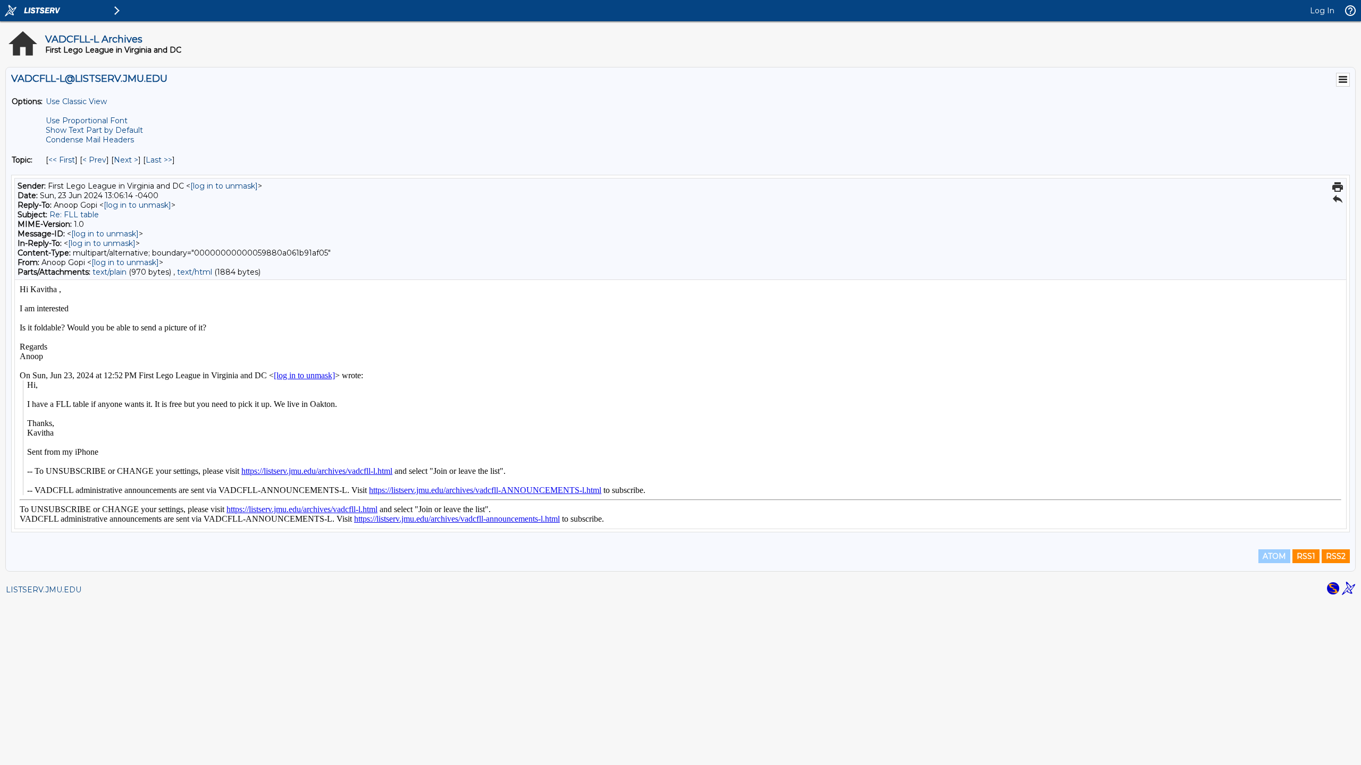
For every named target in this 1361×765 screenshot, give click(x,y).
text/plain (110, 272)
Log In (1322, 10)
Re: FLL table (74, 214)
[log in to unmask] (224, 186)
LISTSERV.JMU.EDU (43, 589)
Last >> (159, 160)
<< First (61, 160)
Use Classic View (76, 101)
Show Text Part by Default (94, 130)
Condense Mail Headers (90, 139)
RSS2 (1336, 556)
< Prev (94, 160)
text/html (194, 272)
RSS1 (1306, 556)
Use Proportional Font (87, 120)
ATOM (1274, 556)
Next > (126, 160)
